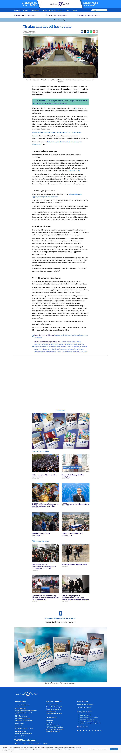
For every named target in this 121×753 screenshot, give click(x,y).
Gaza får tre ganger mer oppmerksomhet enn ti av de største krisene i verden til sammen (75, 598)
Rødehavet (47, 349)
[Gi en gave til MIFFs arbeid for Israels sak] (60, 613)
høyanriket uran (40, 347)
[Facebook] (78, 730)
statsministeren (40, 351)
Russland (55, 349)
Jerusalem (38, 337)
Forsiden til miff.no (52, 705)
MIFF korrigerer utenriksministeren (75, 504)
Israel (34, 136)
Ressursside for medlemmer (55, 729)
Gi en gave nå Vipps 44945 (29, 4)
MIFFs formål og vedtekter (54, 727)
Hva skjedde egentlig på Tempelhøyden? (41, 534)
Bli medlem (17, 10)
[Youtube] (83, 730)
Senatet (62, 349)
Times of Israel (74, 170)
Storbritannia (51, 351)
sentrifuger (69, 349)
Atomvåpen (38, 344)
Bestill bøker (60, 410)
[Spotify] (95, 730)
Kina (68, 347)
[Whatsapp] (92, 730)
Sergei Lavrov (79, 349)
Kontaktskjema (24, 705)
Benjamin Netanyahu (51, 344)
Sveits (59, 351)
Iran (76, 108)
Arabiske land (59, 335)
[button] (85, 31)
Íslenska (38, 743)
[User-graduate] (101, 730)
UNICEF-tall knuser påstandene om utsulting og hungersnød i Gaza (45, 505)
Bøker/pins (52, 10)
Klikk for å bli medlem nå (90, 4)
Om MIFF (49, 723)
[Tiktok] (89, 730)
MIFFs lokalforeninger (53, 725)
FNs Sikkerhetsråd (70, 344)
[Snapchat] (98, 730)
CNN (61, 344)
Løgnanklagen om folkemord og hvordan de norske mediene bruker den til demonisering (45, 598)
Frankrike (80, 344)
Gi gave (25, 10)
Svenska (17, 743)
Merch (75, 10)
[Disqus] (60, 379)
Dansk (24, 743)
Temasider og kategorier (53, 709)
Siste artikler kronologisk (54, 707)
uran (81, 351)
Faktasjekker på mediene (54, 713)
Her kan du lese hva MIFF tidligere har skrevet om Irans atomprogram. (57, 132)
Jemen (63, 347)
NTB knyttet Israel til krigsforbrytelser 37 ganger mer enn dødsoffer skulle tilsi (44, 567)
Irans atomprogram (53, 347)
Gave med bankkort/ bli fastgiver (89, 717)
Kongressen (75, 347)
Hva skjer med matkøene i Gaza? (74, 565)
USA (85, 351)
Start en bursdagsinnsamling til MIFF (90, 723)
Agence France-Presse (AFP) (70, 342)
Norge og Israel (51, 711)
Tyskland (76, 351)
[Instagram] (86, 730)
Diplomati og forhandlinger (74, 335)
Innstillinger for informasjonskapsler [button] (97, 749)
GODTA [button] (114, 749)
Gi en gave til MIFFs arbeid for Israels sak (60, 618)
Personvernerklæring (53, 731)
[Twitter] (81, 730)
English (45, 743)
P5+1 (40, 349)
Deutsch (31, 743)
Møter (45, 10)
